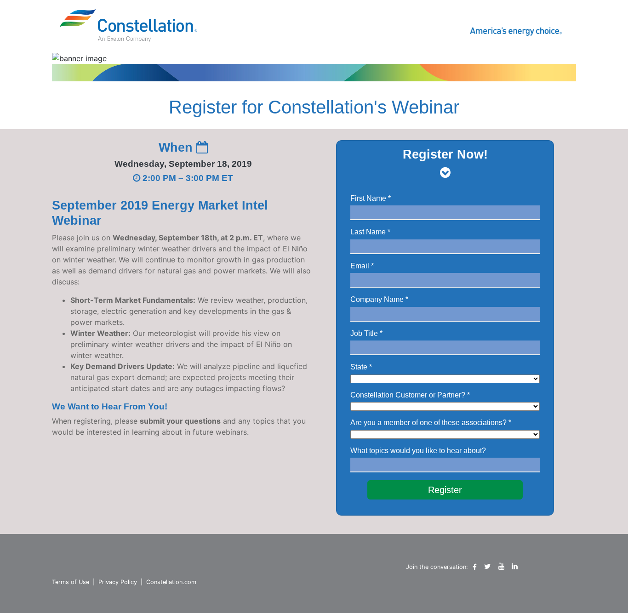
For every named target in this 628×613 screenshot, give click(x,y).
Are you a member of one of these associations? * (430, 422)
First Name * (370, 198)
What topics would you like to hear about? (418, 450)
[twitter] (487, 566)
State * (361, 367)
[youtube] (501, 566)
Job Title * (366, 333)
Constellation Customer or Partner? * (410, 395)
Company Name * (379, 299)
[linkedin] (514, 566)
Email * (362, 266)
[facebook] (475, 567)
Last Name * (370, 232)
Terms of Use (70, 582)
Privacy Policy (117, 582)
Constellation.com (171, 582)
